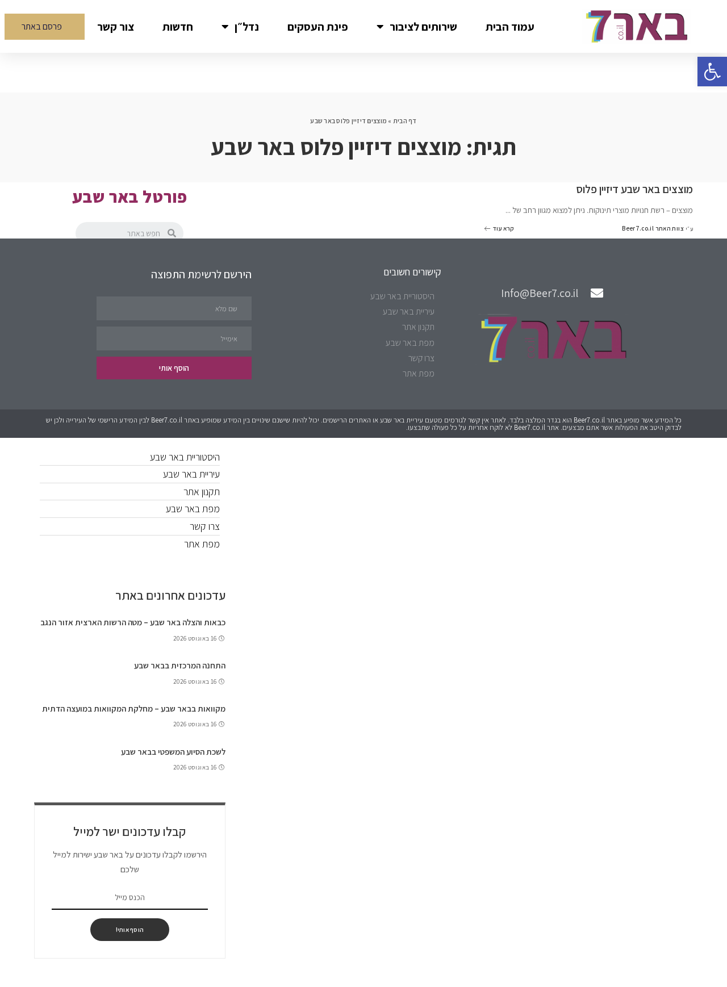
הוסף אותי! (130, 930)
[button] (45, 27)
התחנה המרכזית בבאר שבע (179, 665)
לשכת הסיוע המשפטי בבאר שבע (173, 751)
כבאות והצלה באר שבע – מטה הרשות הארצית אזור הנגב (132, 622)
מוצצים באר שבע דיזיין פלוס (634, 189)
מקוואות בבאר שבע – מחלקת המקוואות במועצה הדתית (133, 708)
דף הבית (405, 120)
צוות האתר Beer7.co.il (653, 228)
